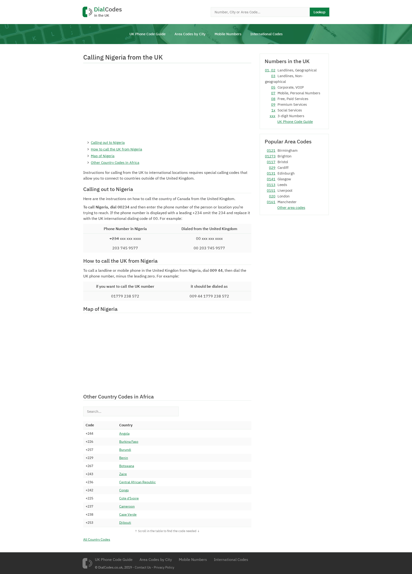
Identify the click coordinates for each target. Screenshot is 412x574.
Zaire (123, 474)
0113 (271, 184)
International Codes (266, 34)
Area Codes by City (190, 34)
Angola (124, 433)
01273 (270, 156)
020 (272, 196)
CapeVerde (128, 514)
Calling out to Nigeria (108, 142)
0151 (271, 190)
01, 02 (270, 70)
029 (272, 167)
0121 (271, 150)
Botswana (126, 466)
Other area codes (291, 207)
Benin (123, 458)
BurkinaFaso (128, 441)
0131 (271, 173)
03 (273, 76)
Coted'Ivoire (129, 498)
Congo (124, 490)
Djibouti (125, 522)
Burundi (125, 450)
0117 (271, 162)
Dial (108, 12)
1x (273, 110)
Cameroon (127, 506)
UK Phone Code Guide (147, 34)
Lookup (319, 12)
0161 (271, 202)
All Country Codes (96, 539)
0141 (271, 179)
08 (273, 98)
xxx (272, 116)
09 (273, 104)
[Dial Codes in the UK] (87, 563)
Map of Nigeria (102, 156)
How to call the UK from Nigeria (116, 149)
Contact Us (143, 567)
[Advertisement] (167, 101)
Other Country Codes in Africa (115, 162)
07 (273, 93)
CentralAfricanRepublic (137, 482)
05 (273, 87)
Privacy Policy (164, 567)
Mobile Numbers (228, 34)
